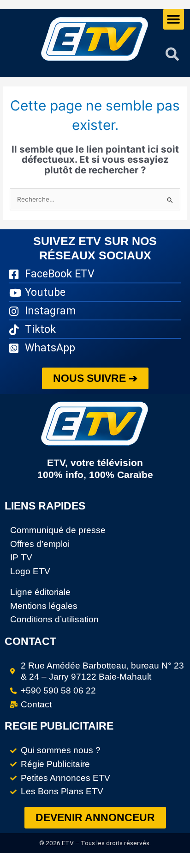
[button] (173, 19)
